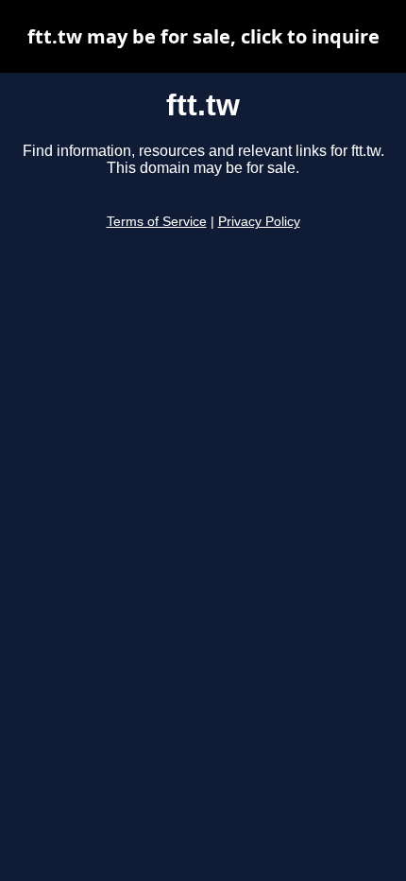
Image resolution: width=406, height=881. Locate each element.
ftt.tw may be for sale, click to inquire (203, 36)
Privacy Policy (259, 222)
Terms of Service (157, 222)
